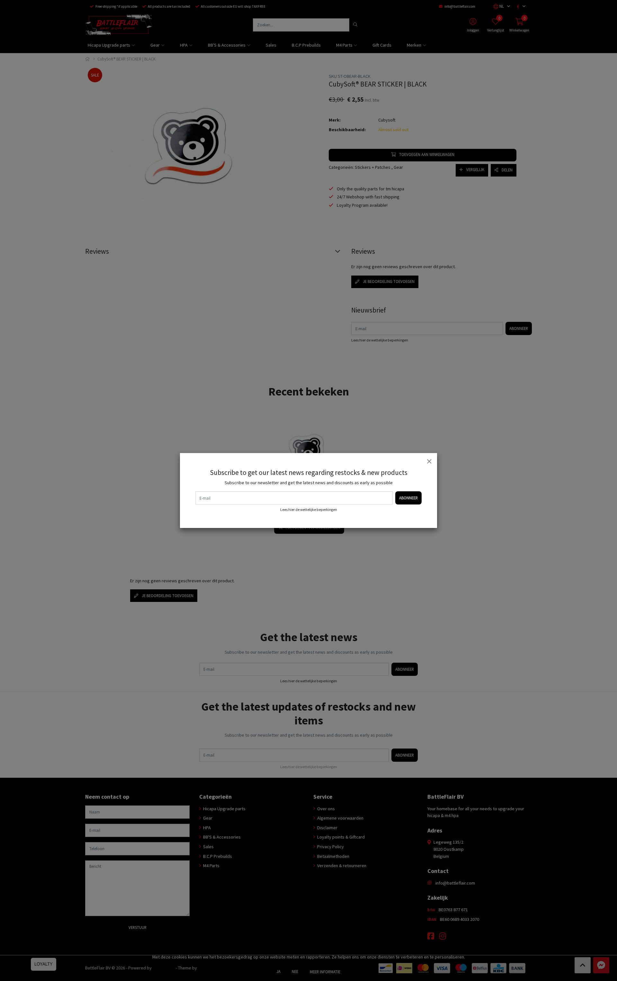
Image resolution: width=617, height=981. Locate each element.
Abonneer (408, 497)
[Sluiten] (429, 461)
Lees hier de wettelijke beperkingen (308, 509)
